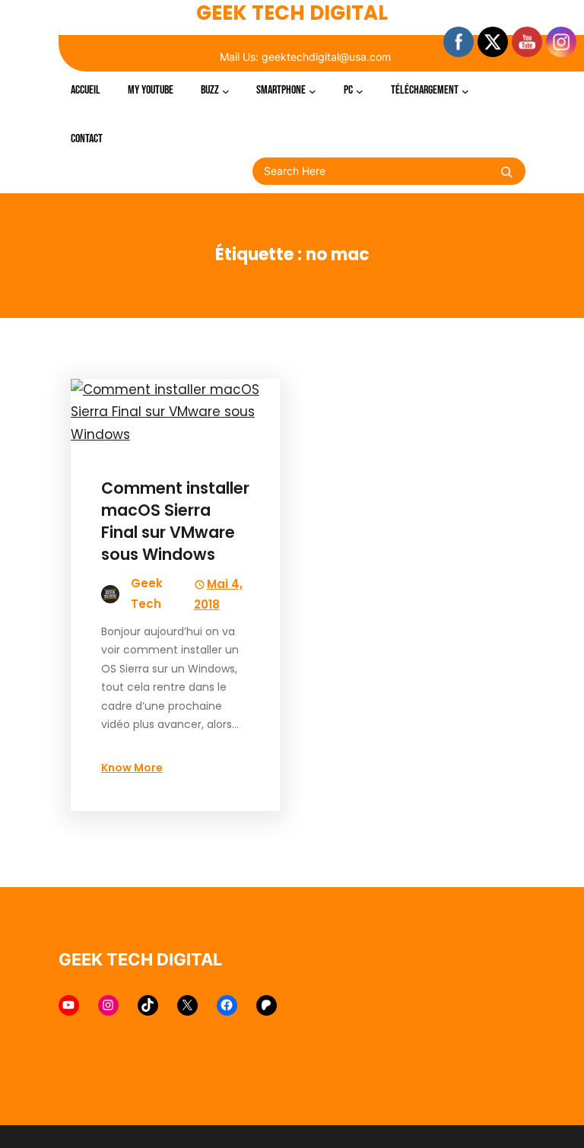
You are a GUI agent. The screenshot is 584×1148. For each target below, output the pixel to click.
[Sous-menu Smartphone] (312, 90)
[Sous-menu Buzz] (226, 90)
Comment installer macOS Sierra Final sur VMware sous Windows (175, 521)
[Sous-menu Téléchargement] (465, 90)
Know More (132, 767)
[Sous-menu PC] (359, 90)
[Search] (506, 172)
